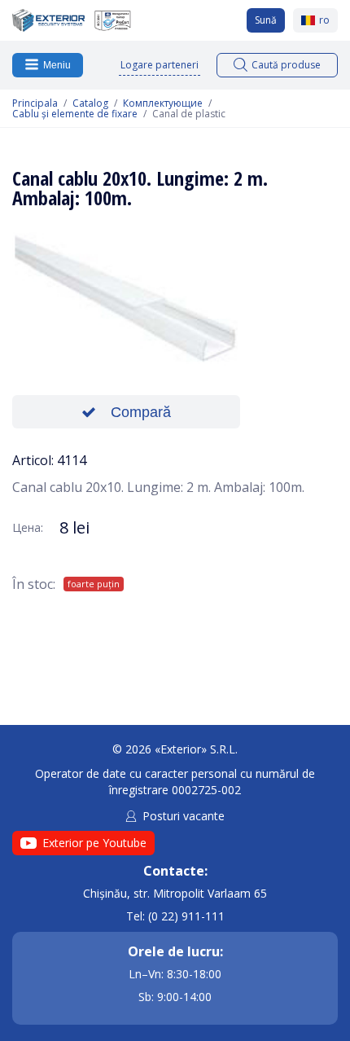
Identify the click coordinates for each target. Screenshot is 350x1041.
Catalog (90, 103)
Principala (35, 103)
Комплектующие (163, 103)
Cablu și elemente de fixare (75, 114)
